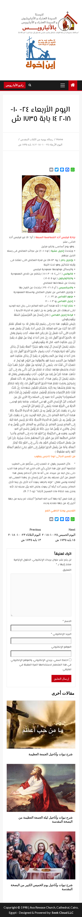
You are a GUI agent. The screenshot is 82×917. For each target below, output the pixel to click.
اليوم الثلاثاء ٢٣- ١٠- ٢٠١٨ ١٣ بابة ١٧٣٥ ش (24, 535)
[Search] (29, 85)
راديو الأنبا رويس (15, 85)
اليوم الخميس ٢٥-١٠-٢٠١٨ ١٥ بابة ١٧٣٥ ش (58, 535)
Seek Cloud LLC (62, 912)
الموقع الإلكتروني (61, 647)
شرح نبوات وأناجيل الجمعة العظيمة (50, 754)
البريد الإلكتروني (61, 634)
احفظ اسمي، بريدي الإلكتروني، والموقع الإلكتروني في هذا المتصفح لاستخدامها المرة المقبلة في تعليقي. (41, 665)
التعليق (67, 570)
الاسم (67, 621)
